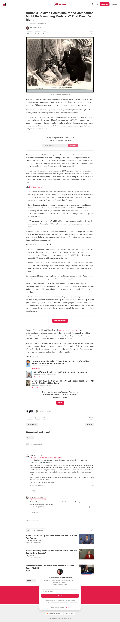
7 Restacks (48, 411)
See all (29, 581)
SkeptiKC (33, 497)
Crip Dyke (33, 455)
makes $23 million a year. (69, 330)
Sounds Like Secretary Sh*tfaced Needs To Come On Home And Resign (51, 536)
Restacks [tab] (38, 438)
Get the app (69, 613)
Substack (51, 618)
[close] (78, 569)
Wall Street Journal (36, 187)
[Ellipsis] (93, 455)
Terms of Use (69, 600)
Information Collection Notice (59, 602)
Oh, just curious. (31, 556)
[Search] (93, 4)
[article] (60, 540)
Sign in (114, 4)
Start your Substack (55, 613)
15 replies (35, 512)
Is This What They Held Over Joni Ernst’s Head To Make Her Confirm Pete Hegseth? (51, 552)
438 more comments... (32, 521)
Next (88, 424)
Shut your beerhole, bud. (34, 541)
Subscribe (104, 4)
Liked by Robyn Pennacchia (39, 499)
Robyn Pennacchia (35, 27)
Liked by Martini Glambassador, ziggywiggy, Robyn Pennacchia (47, 457)
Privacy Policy (74, 602)
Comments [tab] (30, 438)
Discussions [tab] (40, 530)
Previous (33, 424)
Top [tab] (28, 530)
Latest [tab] (33, 530)
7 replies (34, 491)
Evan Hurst (37, 542)
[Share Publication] (97, 4)
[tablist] (34, 438)
